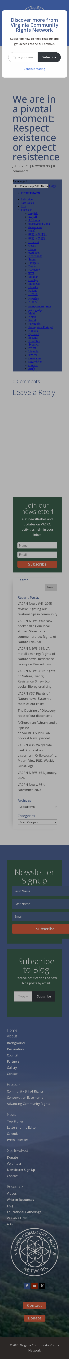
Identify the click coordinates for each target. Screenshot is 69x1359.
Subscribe (49, 57)
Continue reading (34, 69)
